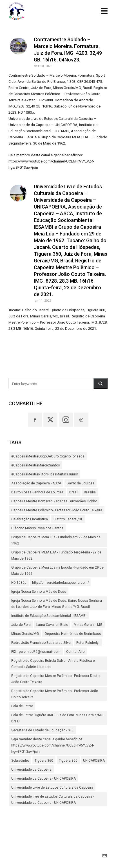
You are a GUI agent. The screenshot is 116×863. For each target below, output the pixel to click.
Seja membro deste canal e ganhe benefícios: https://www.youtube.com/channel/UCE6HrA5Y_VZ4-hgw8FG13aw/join (52, 745)
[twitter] (50, 420)
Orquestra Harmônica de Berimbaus (72, 634)
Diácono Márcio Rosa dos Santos (37, 528)
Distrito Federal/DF (68, 519)
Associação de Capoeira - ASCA (36, 483)
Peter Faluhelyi (87, 643)
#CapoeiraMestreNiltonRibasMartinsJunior (44, 474)
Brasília (90, 492)
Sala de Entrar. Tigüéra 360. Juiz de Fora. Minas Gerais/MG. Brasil (57, 718)
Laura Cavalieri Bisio (52, 625)
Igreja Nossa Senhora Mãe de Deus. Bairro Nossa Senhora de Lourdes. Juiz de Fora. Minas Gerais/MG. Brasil (56, 604)
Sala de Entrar (22, 706)
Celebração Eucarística (29, 519)
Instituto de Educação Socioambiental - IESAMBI (48, 616)
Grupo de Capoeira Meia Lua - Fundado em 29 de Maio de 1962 (56, 540)
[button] (100, 383)
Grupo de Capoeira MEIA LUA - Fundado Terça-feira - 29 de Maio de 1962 (56, 555)
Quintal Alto (75, 652)
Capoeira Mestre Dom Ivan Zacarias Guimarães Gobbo (54, 501)
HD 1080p (18, 583)
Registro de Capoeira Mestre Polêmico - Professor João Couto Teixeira (54, 694)
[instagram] (66, 420)
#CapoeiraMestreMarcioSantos (35, 465)
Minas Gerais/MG (25, 634)
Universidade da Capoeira (31, 770)
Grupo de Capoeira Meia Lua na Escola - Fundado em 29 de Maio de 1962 (57, 571)
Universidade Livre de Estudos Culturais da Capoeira (52, 787)
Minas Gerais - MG (88, 625)
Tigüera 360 (44, 761)
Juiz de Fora (21, 625)
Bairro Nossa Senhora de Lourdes (37, 492)
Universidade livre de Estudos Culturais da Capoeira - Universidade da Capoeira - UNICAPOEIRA (52, 800)
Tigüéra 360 (68, 761)
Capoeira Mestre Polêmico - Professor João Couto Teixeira (56, 510)
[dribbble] (81, 420)
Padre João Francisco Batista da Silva (41, 643)
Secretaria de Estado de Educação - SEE (42, 730)
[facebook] (35, 420)
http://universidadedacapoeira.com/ (60, 583)
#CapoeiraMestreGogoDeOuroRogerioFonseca (47, 456)
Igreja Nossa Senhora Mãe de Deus (38, 592)
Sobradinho (20, 761)
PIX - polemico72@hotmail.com (36, 652)
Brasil (73, 492)
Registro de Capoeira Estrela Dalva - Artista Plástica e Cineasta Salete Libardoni (53, 664)
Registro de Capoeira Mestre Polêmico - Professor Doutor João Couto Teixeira (56, 679)
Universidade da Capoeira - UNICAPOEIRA (43, 778)
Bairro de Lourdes (80, 483)
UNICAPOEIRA (94, 761)
